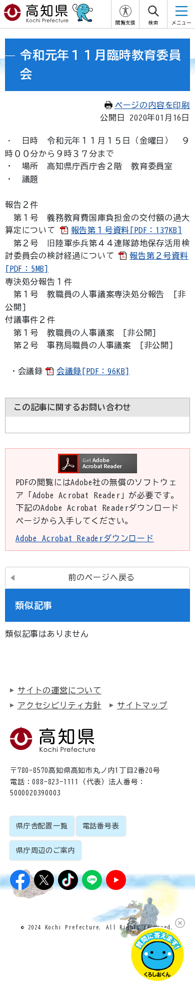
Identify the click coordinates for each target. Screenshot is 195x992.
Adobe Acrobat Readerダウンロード (85, 538)
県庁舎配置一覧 (42, 825)
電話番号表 (101, 825)
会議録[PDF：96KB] (93, 371)
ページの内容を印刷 (152, 105)
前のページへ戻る (101, 577)
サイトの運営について (60, 690)
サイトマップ (142, 705)
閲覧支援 (126, 23)
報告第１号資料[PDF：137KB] (126, 230)
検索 (153, 23)
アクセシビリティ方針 (60, 705)
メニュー (182, 23)
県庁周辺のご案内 (45, 850)
